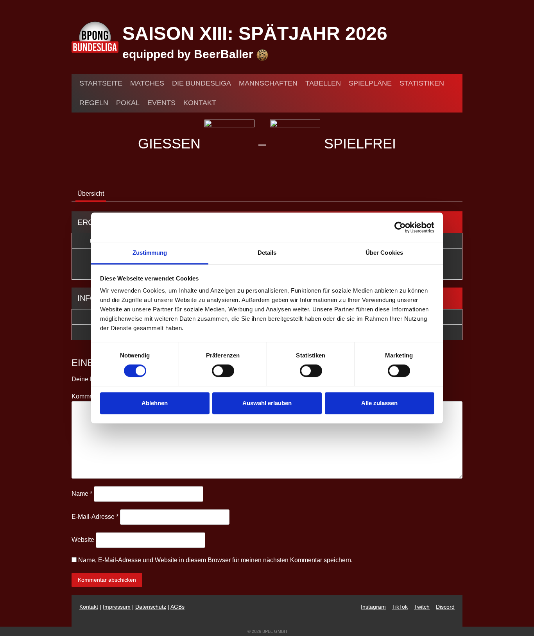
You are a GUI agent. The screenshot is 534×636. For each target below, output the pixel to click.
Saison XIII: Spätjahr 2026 (254, 33)
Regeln (93, 103)
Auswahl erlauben (267, 403)
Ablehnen (155, 403)
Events (161, 103)
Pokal (128, 103)
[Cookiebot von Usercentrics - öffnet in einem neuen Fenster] (400, 227)
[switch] (223, 370)
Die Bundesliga (201, 83)
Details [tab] (267, 252)
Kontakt (199, 103)
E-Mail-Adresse (95, 516)
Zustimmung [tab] (150, 252)
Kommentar (90, 396)
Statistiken (422, 83)
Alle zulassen (379, 403)
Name (82, 493)
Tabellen (323, 83)
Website (83, 539)
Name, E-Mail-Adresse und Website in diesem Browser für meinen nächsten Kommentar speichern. (215, 560)
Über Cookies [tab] (384, 252)
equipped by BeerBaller (189, 54)
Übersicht (90, 193)
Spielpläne (370, 83)
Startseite (100, 83)
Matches (147, 83)
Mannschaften (268, 83)
